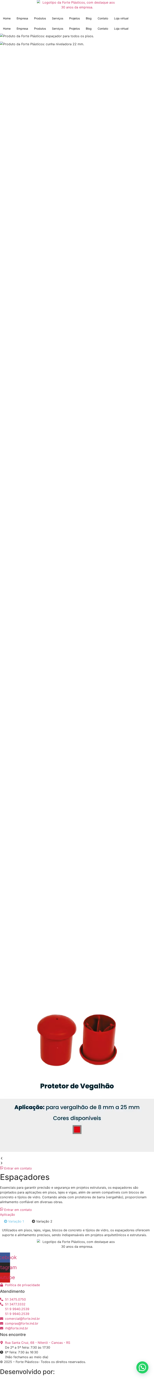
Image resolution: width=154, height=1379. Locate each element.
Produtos (40, 18)
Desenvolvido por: (28, 1372)
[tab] (14, 1221)
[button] (77, 1158)
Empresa (22, 18)
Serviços (57, 18)
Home (7, 18)
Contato (103, 18)
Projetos (74, 18)
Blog (89, 18)
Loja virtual (121, 18)
